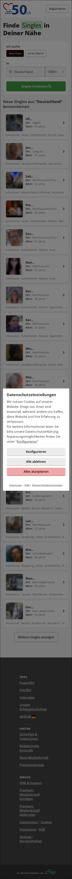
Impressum (15, 485)
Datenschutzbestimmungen (47, 485)
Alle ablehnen (36, 462)
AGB (26, 485)
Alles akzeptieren (36, 471)
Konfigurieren (27, 441)
